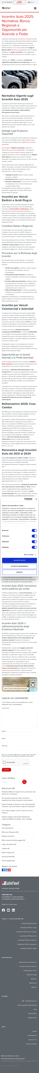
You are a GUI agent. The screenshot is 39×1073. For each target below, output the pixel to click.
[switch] (34, 536)
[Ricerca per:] (12, 782)
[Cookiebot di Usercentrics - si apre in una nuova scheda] (24, 499)
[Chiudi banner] (36, 499)
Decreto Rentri (32, 1013)
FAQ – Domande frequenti (29, 1001)
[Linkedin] (13, 910)
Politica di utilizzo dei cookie (10, 1056)
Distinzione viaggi (32, 975)
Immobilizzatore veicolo (30, 970)
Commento (6, 708)
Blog (35, 1009)
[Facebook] (3, 871)
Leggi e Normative (7, 844)
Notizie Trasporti (7, 852)
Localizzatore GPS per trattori (28, 948)
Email (4, 738)
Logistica (4, 848)
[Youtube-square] (8, 910)
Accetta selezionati (19, 566)
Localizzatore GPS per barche (28, 936)
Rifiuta (19, 572)
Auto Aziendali (6, 828)
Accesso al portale (31, 1044)
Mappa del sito (32, 1018)
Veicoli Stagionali (7, 861)
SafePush (34, 987)
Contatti (34, 1031)
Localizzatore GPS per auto (29, 923)
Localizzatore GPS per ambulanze (27, 940)
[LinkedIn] (6, 871)
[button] (35, 8)
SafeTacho (34, 979)
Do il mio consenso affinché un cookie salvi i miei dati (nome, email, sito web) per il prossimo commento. (19, 755)
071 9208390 (8, 2)
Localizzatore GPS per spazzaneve (27, 944)
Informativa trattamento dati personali (13, 1059)
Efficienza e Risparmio (9, 832)
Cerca (24, 782)
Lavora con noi (32, 1040)
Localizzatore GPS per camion (28, 927)
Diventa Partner (32, 1035)
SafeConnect (33, 983)
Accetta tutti (19, 560)
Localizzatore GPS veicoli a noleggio (26, 932)
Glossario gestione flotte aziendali (27, 1005)
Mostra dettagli (28, 555)
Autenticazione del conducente (28, 962)
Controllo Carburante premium (28, 966)
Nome (4, 731)
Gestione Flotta (7, 836)
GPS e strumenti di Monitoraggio (12, 840)
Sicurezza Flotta (7, 857)
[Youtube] (9, 871)
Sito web (4, 745)
